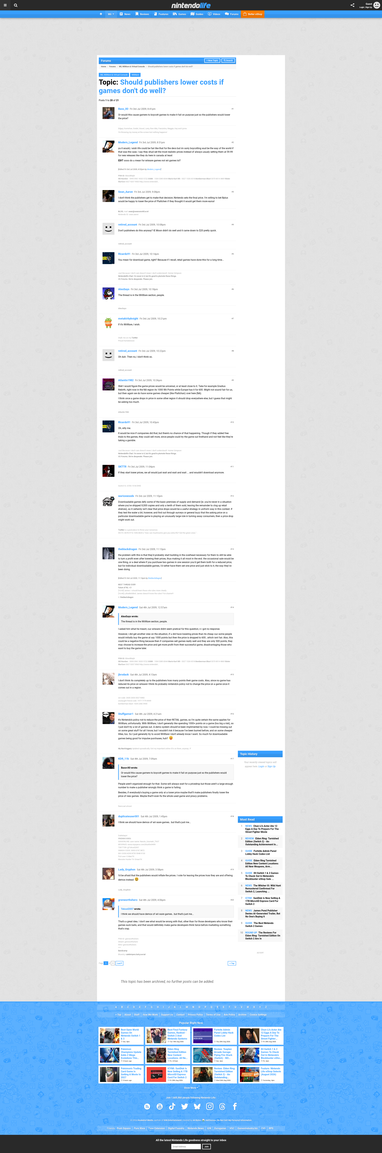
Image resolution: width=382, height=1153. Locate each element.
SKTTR (122, 466)
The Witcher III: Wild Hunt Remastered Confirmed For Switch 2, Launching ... (263, 888)
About (127, 1014)
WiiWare (135, 75)
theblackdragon (127, 549)
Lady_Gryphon (126, 869)
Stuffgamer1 (125, 713)
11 (233, 466)
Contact (180, 1014)
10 (233, 422)
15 (233, 674)
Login (361, 7)
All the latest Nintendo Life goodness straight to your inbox (191, 1140)
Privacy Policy (195, 1014)
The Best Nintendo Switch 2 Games (259, 924)
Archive (242, 1014)
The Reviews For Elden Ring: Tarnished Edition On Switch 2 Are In (262, 935)
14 (233, 607)
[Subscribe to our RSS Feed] (147, 1107)
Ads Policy (229, 1014)
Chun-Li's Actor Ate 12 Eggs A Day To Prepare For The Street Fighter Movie (262, 829)
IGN (209, 1128)
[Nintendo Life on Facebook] (234, 1107)
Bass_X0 (123, 108)
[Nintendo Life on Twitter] (184, 1107)
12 (233, 496)
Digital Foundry (176, 1128)
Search (229, 60)
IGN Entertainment (173, 1120)
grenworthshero (127, 899)
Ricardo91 (124, 253)
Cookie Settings (258, 1014)
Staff (137, 1014)
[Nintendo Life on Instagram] (209, 1107)
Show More (190, 1087)
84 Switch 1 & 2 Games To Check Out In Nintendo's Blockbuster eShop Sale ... (261, 876)
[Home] (101, 14)
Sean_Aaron (125, 191)
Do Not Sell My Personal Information (234, 1120)
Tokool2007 (127, 909)
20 (233, 900)
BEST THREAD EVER (126, 584)
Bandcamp (122, 951)
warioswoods (126, 495)
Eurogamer (220, 1128)
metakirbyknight (128, 318)
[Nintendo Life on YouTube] (159, 1107)
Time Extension (156, 1128)
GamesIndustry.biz (248, 1128)
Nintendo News (196, 1128)
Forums (106, 61)
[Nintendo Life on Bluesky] (197, 1107)
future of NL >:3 (124, 587)
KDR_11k (123, 758)
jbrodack (123, 674)
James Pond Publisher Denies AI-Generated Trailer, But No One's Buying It (262, 913)
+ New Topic (212, 60)
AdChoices (210, 1120)
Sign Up (368, 7)
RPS (271, 1128)
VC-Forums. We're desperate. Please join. (135, 279)
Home (103, 66)
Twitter (134, 338)
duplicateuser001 (128, 816)
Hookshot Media (145, 1120)
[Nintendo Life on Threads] (222, 1107)
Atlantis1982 (126, 380)
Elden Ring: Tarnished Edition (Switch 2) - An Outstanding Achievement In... (262, 841)
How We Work (150, 1014)
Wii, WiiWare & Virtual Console (132, 66)
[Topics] (5, 5)
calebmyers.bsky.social (135, 954)
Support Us (167, 1014)
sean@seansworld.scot (138, 211)
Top (119, 1014)
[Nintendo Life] (191, 5)
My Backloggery (125, 748)
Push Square (124, 1128)
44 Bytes (197, 1120)
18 (233, 816)
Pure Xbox (139, 1128)
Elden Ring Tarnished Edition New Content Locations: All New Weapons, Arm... (262, 863)
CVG (263, 1128)
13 (233, 549)
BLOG (120, 211)
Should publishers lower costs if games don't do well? (161, 86)
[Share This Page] (352, 5)
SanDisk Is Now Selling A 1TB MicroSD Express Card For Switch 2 (262, 901)
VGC (232, 1128)
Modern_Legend (128, 142)
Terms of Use (213, 1014)
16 (233, 714)
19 (233, 869)
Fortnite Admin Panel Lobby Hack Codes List (260, 852)
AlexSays (123, 289)
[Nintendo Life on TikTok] (172, 1107)
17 (233, 759)
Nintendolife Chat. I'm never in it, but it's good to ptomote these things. (147, 276)
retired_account (127, 224)
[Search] (15, 5)
